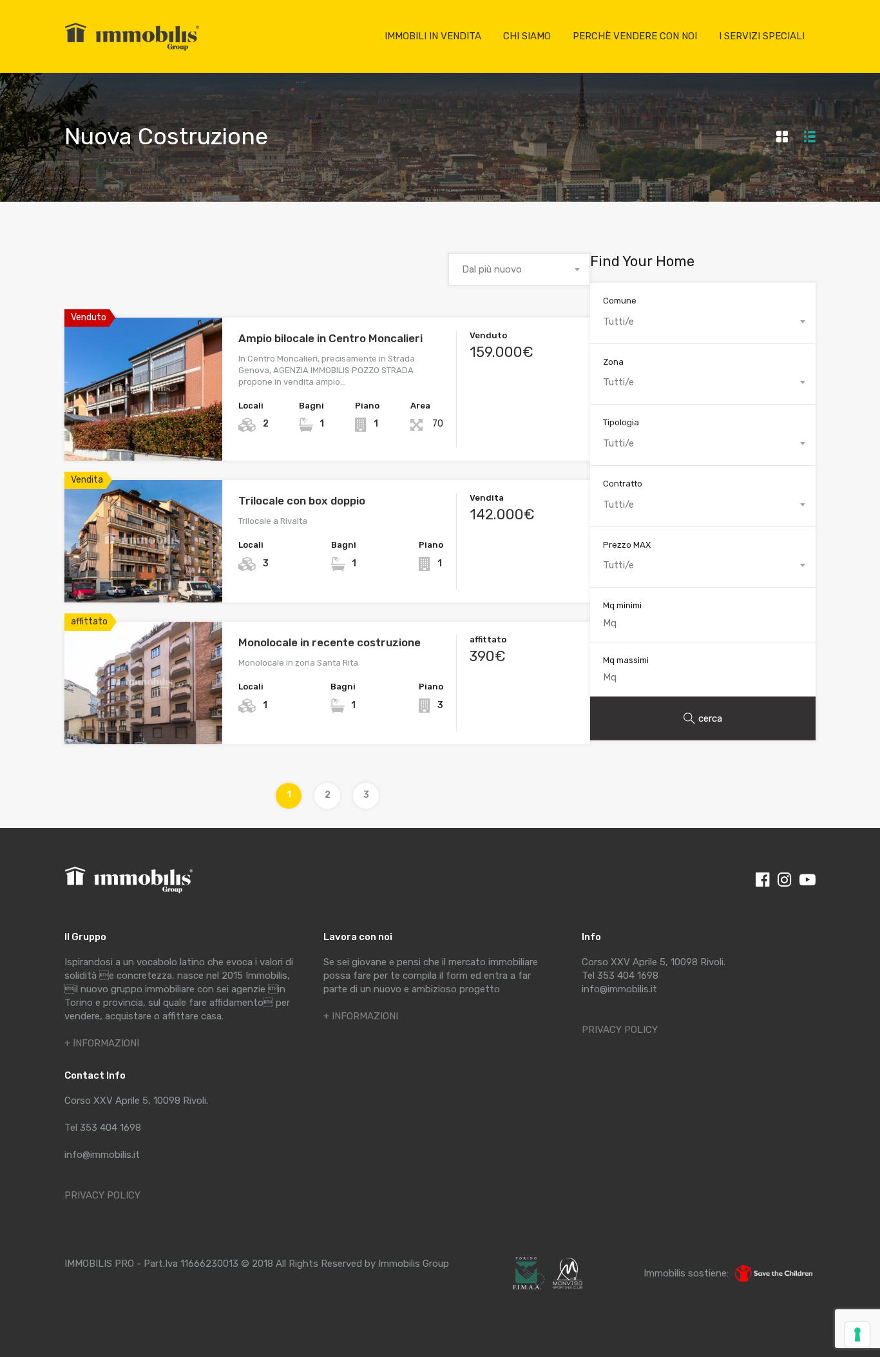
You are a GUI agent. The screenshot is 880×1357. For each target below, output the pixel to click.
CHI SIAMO (527, 36)
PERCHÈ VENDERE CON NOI (635, 36)
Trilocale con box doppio (301, 500)
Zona (613, 362)
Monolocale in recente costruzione (329, 642)
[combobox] (519, 269)
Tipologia (621, 422)
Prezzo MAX (627, 545)
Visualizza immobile (143, 432)
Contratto (622, 483)
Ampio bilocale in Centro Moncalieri (330, 338)
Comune (619, 300)
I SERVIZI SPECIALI (762, 36)
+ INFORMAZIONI (101, 1043)
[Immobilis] (132, 50)
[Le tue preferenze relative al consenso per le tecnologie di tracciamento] (857, 1334)
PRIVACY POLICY (102, 1195)
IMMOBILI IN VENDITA (433, 36)
